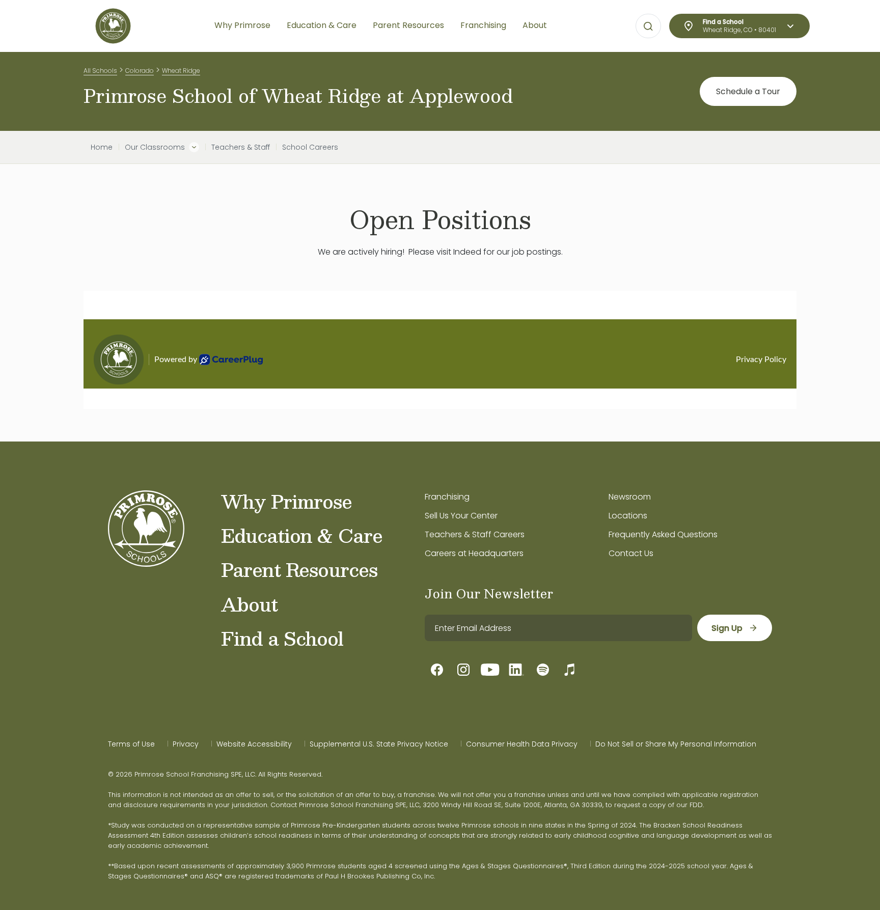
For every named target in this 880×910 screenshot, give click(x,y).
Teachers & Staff (240, 147)
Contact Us (631, 553)
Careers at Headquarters (474, 553)
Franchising (447, 497)
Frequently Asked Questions (663, 534)
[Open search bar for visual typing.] (648, 26)
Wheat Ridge (181, 70)
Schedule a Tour (748, 91)
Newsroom (630, 497)
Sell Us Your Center (461, 515)
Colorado (139, 70)
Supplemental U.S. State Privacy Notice (379, 744)
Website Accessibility (254, 744)
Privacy (186, 744)
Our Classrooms (155, 147)
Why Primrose (286, 501)
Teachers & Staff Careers (475, 534)
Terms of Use (131, 744)
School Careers (310, 147)
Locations (628, 515)
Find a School (282, 638)
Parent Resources (299, 569)
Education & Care (301, 535)
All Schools (100, 70)
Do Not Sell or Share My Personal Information (675, 744)
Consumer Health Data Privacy (522, 744)
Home (102, 147)
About (249, 604)
